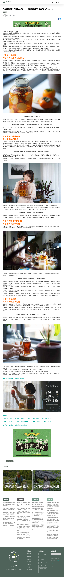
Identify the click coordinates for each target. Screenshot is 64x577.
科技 (38, 515)
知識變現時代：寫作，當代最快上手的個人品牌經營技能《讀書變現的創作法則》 (9, 514)
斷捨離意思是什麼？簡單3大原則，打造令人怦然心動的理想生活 (53, 519)
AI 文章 (23, 527)
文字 (4, 525)
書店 (54, 528)
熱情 (43, 521)
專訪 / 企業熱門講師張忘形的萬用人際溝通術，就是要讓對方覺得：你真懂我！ (23, 534)
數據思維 (40, 527)
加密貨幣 (49, 505)
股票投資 (53, 537)
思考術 (33, 527)
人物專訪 (5, 12)
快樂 (4, 519)
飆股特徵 (55, 538)
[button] (59, 2)
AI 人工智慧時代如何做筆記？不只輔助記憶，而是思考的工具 (38, 514)
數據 (37, 527)
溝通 (27, 537)
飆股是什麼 (50, 538)
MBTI (22, 535)
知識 (35, 515)
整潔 (52, 513)
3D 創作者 (22, 519)
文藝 (52, 528)
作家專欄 (35, 499)
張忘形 (24, 537)
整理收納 (49, 520)
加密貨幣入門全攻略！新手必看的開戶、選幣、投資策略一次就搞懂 (53, 504)
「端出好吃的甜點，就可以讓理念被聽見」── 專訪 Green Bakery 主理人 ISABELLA (27, 418)
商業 (39, 509)
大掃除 (48, 513)
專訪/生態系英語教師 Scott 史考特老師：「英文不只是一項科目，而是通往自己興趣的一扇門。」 (16, 487)
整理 (54, 513)
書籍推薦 (12, 525)
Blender (19, 520)
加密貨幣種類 (50, 508)
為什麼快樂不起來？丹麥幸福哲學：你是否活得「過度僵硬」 (9, 518)
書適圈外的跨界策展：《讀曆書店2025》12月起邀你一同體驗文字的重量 (53, 528)
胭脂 (9, 461)
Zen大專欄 (34, 509)
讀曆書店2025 (55, 530)
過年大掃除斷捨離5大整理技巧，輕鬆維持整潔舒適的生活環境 (53, 512)
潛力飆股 (49, 537)
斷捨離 (49, 515)
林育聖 (27, 528)
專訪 (23, 511)
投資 (4, 505)
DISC (19, 535)
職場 (18, 530)
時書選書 (6, 499)
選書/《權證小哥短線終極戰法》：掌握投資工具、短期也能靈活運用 (9, 504)
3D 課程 (26, 519)
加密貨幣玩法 (56, 506)
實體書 (48, 528)
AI (32, 515)
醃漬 (12, 461)
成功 (36, 521)
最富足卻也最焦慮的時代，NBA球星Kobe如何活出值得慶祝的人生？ (38, 520)
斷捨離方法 (56, 522)
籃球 (33, 522)
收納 (21, 512)
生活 (7, 461)
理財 (7, 505)
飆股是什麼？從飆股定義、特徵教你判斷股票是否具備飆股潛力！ (53, 536)
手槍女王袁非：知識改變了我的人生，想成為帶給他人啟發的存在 (38, 504)
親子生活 (17, 483)
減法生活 (48, 523)
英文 (19, 505)
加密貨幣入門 (54, 505)
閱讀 (47, 531)
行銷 (46, 562)
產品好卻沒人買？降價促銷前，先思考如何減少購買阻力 (38, 508)
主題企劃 (50, 499)
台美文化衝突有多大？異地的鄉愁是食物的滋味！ (16, 425)
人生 (33, 521)
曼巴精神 (39, 521)
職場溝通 (21, 538)
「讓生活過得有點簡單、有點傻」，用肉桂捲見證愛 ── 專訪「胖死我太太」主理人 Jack (27, 421)
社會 (40, 554)
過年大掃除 (54, 515)
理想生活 (7, 519)
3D (18, 519)
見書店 (50, 530)
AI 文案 (19, 527)
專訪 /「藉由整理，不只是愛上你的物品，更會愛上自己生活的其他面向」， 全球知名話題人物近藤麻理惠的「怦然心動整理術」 (47, 487)
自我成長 (12, 483)
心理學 (41, 509)
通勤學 (41, 565)
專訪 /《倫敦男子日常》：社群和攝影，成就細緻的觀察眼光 (9, 510)
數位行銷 (23, 528)
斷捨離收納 (50, 522)
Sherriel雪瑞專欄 (43, 568)
